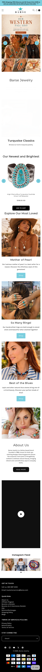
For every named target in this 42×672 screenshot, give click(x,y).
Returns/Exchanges (9, 610)
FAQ (3, 608)
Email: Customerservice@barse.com (15, 590)
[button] (4, 10)
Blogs (4, 614)
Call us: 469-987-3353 (10, 587)
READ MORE (21, 469)
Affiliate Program (8, 602)
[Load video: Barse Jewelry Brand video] (21, 514)
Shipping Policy (7, 612)
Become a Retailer (8, 604)
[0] (36, 10)
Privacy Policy (6, 623)
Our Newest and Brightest (21, 156)
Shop (21, 275)
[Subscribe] (36, 638)
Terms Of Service (8, 627)
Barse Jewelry (24, 651)
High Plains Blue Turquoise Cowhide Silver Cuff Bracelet (21, 195)
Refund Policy (7, 625)
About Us (5, 600)
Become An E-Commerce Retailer (14, 606)
